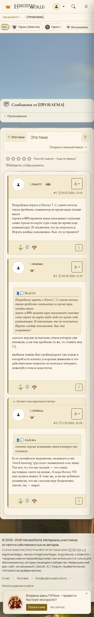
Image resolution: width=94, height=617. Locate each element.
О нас (6, 578)
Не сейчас (57, 607)
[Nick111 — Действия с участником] (76, 183)
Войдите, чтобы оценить (26, 165)
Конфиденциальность (51, 578)
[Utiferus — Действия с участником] (76, 413)
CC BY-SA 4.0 (77, 550)
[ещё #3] (78, 501)
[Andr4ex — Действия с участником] (76, 266)
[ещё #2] (78, 387)
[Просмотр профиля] (20, 184)
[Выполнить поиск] (85, 137)
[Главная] (24, 6)
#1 (55, 193)
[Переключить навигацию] (85, 6)
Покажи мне (36, 607)
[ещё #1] (78, 247)
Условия (23, 578)
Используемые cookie (17, 586)
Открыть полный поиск (66, 147)
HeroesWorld (11, 17)
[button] (59, 6)
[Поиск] (73, 6)
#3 (55, 423)
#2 (55, 276)
